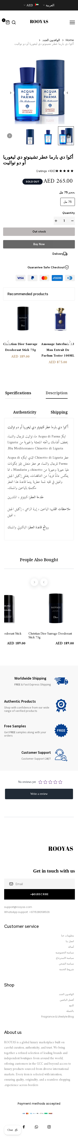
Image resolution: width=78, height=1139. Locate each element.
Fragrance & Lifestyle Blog (57, 1016)
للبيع (71, 1005)
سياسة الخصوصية (65, 952)
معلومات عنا (67, 935)
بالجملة (70, 1011)
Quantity (68, 213)
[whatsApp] (36, 1127)
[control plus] (57, 221)
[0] (8, 22)
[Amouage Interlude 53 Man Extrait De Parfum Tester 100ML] (58, 321)
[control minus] (71, 221)
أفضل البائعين (67, 1000)
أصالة (71, 947)
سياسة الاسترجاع (65, 958)
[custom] (49, 1127)
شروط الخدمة (66, 969)
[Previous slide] (8, 342)
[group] (48, 135)
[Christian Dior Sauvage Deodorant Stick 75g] (20, 321)
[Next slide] (10, 92)
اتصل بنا (70, 941)
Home (70, 40)
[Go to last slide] (67, 92)
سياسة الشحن (66, 963)
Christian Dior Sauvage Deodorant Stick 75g (20, 347)
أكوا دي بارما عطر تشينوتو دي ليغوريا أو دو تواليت (44, 44)
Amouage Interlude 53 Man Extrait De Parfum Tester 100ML (57, 349)
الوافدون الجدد (51, 40)
